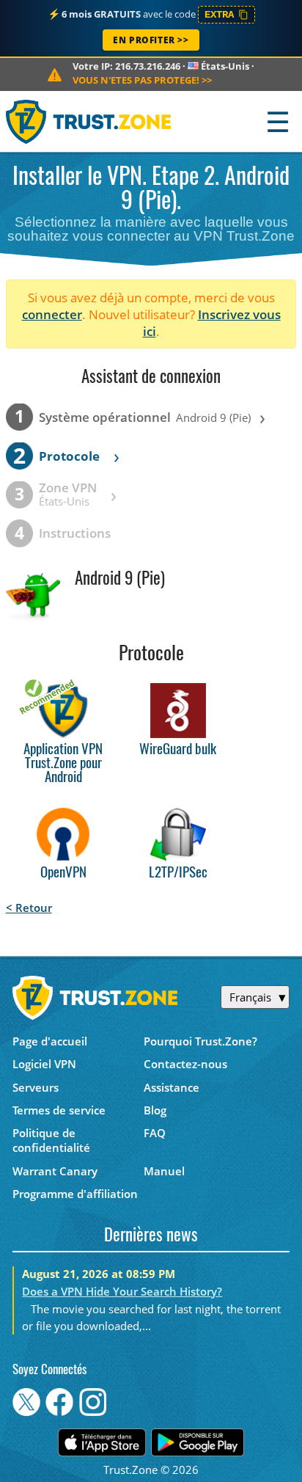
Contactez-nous (185, 1063)
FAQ (155, 1132)
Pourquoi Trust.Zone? (200, 1041)
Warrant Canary (54, 1171)
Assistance (171, 1087)
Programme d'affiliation (75, 1193)
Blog (155, 1110)
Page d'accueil (49, 1041)
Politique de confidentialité (51, 1140)
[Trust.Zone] (89, 121)
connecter (52, 314)
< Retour (29, 907)
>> (142, 80)
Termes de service (59, 1110)
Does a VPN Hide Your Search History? (122, 1291)
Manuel (164, 1171)
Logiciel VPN (44, 1063)
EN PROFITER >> (150, 40)
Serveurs (35, 1087)
